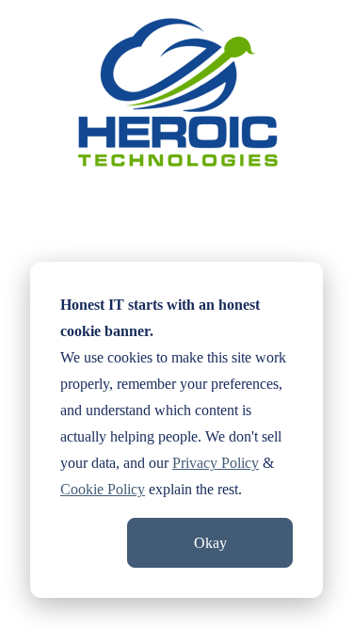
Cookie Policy (102, 489)
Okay (210, 543)
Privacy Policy (215, 463)
